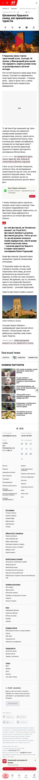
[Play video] (19, 41)
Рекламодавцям (7, 482)
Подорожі (14, 8)
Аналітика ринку (11, 651)
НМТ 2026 (9, 636)
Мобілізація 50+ (11, 564)
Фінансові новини (12, 593)
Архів (22, 490)
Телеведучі (5, 479)
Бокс (7, 666)
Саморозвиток (10, 639)
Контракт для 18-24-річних (14, 570)
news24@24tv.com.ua (9, 436)
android (8, 716)
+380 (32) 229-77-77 (14, 750)
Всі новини (10, 510)
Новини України (11, 516)
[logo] (13, 3)
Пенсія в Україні (11, 601)
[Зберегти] (34, 27)
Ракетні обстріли (11, 536)
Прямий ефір (10, 518)
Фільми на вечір (11, 616)
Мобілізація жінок (12, 567)
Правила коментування (28, 473)
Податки (8, 598)
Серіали (8, 621)
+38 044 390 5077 (26, 436)
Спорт (8, 663)
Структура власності (27, 487)
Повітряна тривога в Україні (15, 544)
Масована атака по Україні (14, 547)
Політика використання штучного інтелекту (9, 494)
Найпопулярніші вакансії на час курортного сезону (17, 341)
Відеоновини (10, 521)
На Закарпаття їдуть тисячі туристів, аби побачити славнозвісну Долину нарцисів (17, 159)
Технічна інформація (27, 477)
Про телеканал (7, 475)
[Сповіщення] (36, 3)
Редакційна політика (8, 472)
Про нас (4, 465)
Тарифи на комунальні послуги (16, 595)
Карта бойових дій (12, 539)
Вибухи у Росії (10, 550)
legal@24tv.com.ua (25, 752)
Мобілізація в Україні (14, 559)
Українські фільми (12, 613)
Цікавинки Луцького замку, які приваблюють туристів (28, 8)
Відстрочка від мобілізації (14, 573)
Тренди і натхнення (12, 656)
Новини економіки (13, 585)
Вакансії (23, 483)
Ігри (22, 497)
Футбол (8, 668)
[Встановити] (19, 765)
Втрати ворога (10, 552)
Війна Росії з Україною (14, 533)
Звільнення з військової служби (16, 562)
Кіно (7, 608)
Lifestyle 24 (5, 8)
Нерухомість (11, 648)
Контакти (24, 480)
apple (22, 716)
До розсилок (12, 703)
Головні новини (11, 513)
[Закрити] (35, 760)
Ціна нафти (9, 587)
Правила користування (9, 485)
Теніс (7, 671)
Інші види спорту (11, 677)
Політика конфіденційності (7, 489)
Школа (8, 633)
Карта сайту (24, 493)
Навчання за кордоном (13, 641)
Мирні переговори (12, 541)
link (22, 443)
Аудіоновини (10, 524)
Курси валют (10, 590)
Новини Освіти (11, 628)
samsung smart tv (22, 722)
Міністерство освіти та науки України (18, 631)
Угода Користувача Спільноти (27, 469)
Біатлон (8, 674)
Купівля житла (10, 654)
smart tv (8, 722)
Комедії (8, 618)
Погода (8, 527)
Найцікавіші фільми (12, 610)
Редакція (5, 469)
